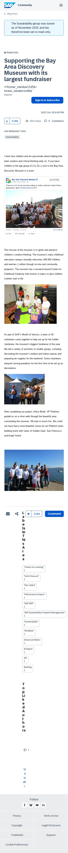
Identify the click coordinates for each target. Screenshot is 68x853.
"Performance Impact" (34, 594)
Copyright (17, 825)
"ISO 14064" (29, 585)
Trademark (17, 835)
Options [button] (33, 106)
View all (24, 775)
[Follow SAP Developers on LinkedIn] (43, 805)
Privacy (17, 815)
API (25, 658)
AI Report (28, 649)
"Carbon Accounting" (34, 567)
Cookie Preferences (17, 844)
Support (51, 835)
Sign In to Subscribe (47, 100)
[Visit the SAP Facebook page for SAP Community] (24, 805)
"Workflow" (29, 631)
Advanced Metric (32, 640)
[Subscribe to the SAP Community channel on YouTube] (37, 805)
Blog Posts (12, 14)
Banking (28, 667)
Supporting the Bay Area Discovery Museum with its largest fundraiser (30, 70)
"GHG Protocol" (31, 576)
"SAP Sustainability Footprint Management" (44, 612)
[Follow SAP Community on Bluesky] (30, 805)
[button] (7, 121)
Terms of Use (51, 815)
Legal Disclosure (51, 825)
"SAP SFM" (28, 603)
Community (25, 5)
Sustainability (12, 137)
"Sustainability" (31, 621)
